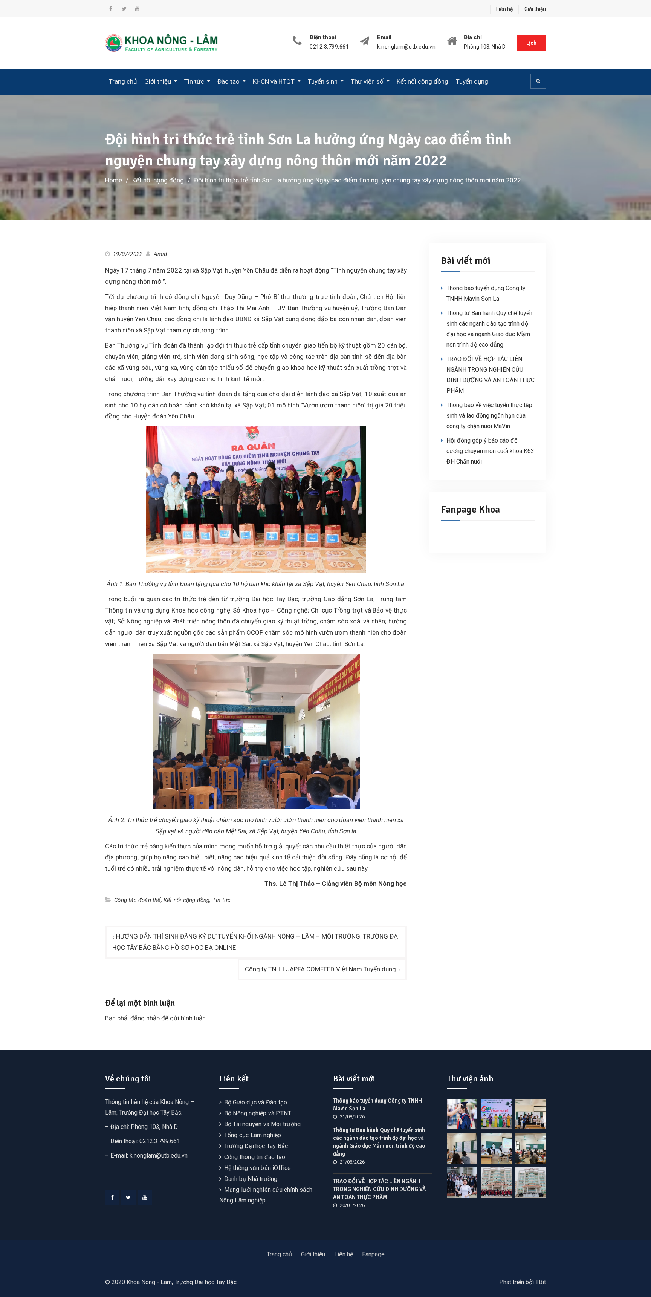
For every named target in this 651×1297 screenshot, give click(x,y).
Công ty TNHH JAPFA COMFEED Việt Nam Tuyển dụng (320, 969)
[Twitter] (128, 1197)
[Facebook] (112, 1197)
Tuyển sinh (323, 81)
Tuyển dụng (472, 81)
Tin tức (194, 81)
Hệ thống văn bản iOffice (257, 1167)
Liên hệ (504, 9)
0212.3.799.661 (329, 47)
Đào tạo (228, 81)
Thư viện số (367, 81)
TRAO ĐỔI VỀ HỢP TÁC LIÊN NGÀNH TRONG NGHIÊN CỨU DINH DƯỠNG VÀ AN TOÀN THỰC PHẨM (379, 1189)
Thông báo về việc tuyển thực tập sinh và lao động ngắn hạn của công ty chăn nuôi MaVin (489, 415)
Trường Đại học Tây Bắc (256, 1146)
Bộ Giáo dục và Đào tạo (255, 1102)
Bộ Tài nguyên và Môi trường (262, 1124)
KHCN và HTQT (274, 81)
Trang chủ (123, 81)
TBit (540, 1282)
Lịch (531, 43)
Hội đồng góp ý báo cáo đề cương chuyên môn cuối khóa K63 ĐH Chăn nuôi (490, 451)
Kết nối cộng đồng (422, 81)
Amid (160, 254)
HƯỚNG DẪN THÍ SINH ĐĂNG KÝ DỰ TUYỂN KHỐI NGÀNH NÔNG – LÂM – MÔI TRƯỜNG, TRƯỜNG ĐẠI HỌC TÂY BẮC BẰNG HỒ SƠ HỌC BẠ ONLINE (256, 942)
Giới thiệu (535, 9)
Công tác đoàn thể (137, 900)
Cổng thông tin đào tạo (254, 1157)
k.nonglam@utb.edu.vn (406, 47)
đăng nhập (145, 1018)
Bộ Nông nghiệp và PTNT (257, 1113)
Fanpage (373, 1254)
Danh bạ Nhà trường (251, 1178)
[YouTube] (145, 1197)
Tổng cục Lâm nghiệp (252, 1135)
